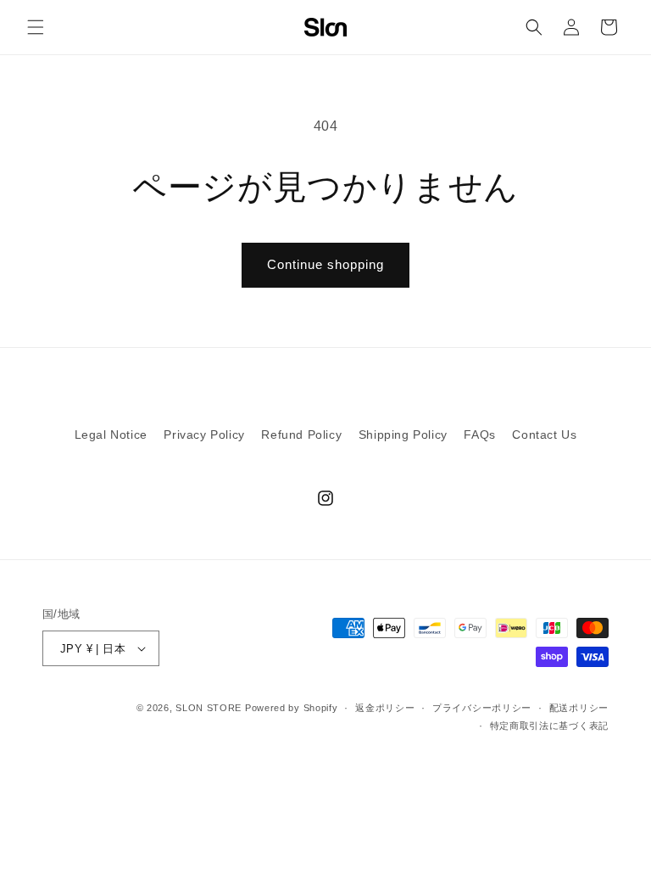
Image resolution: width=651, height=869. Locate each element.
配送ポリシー (579, 708)
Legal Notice (111, 434)
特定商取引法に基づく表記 (549, 725)
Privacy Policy (204, 434)
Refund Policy (301, 434)
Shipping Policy (403, 434)
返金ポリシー (385, 708)
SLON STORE (208, 708)
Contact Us (544, 434)
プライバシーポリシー (481, 708)
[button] (35, 27)
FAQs (479, 434)
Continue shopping (325, 264)
